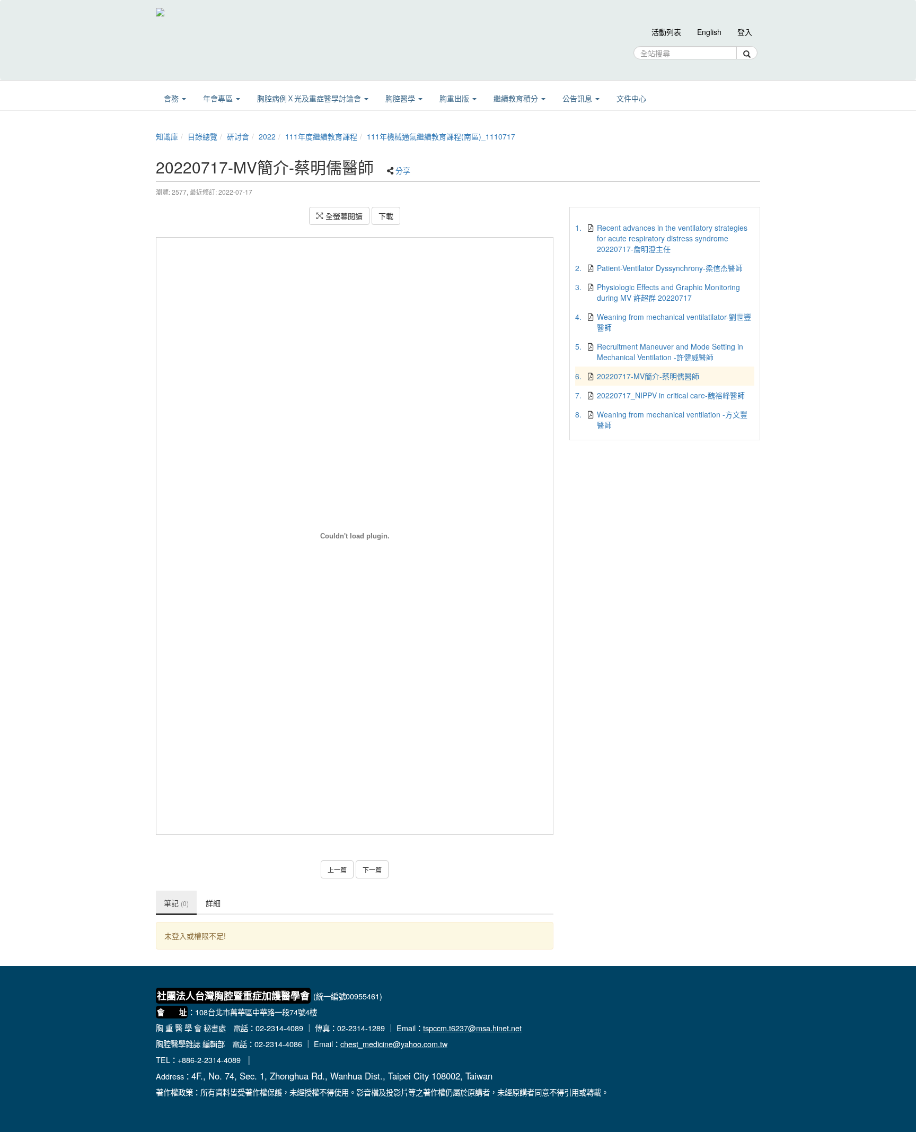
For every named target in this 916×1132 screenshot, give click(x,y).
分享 (402, 170)
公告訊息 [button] (578, 98)
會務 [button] (172, 98)
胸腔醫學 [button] (401, 98)
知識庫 (167, 136)
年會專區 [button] (219, 98)
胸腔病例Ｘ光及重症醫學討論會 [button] (310, 98)
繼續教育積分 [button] (517, 98)
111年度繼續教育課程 (321, 136)
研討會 (238, 136)
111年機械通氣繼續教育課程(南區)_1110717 (441, 136)
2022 (267, 136)
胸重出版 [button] (455, 98)
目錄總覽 (202, 136)
